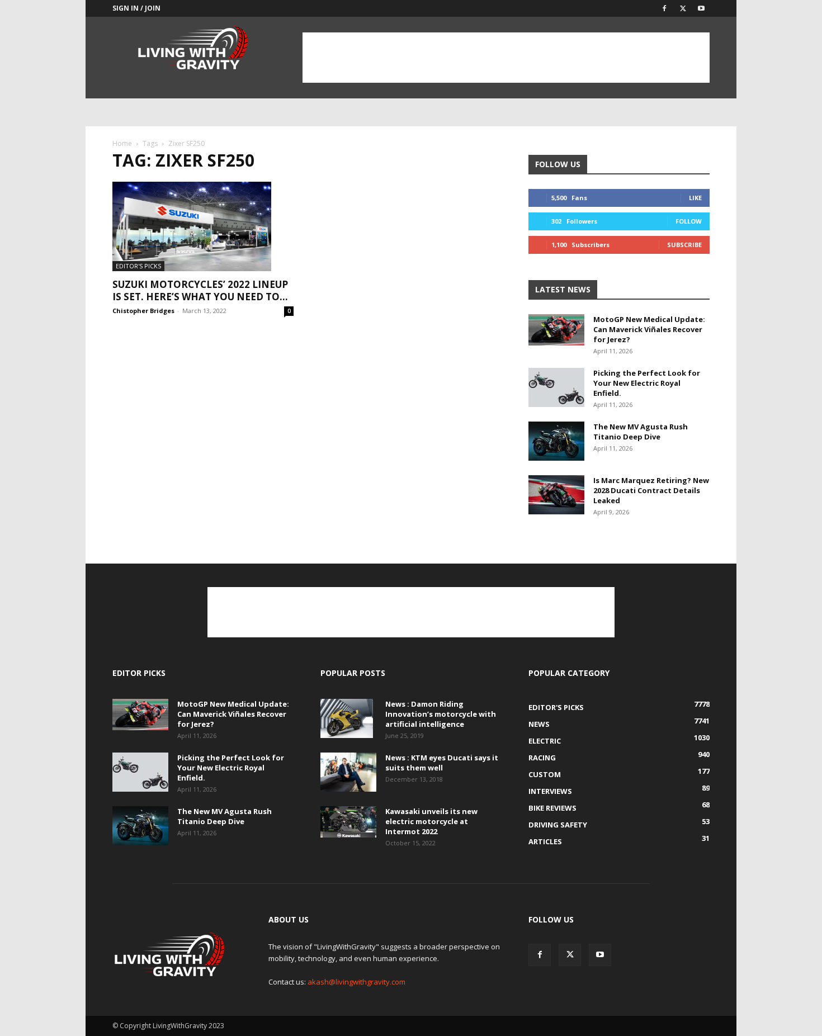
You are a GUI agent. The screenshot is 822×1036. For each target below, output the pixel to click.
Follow (688, 221)
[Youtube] (701, 8)
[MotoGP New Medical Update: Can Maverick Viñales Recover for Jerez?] (556, 330)
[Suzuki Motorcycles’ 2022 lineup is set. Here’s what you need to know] (203, 226)
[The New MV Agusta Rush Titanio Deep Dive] (556, 441)
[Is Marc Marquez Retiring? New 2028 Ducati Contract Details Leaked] (556, 494)
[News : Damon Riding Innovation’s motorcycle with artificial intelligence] (346, 718)
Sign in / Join (136, 8)
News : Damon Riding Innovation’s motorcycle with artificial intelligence (440, 714)
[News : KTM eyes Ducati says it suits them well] (348, 772)
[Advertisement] (506, 57)
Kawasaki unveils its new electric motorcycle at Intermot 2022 (431, 821)
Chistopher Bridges (143, 310)
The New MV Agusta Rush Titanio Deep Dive (640, 432)
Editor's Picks (138, 266)
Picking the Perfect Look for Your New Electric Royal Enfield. (646, 383)
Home (122, 143)
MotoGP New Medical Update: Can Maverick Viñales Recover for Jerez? (649, 329)
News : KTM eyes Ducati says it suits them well (441, 763)
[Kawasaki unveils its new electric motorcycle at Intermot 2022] (348, 822)
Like (695, 197)
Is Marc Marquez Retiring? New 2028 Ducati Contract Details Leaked (651, 490)
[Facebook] (664, 8)
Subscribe (684, 244)
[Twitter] (682, 8)
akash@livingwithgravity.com (356, 982)
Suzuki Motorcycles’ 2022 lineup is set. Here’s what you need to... (200, 290)
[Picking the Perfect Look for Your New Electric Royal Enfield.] (556, 387)
